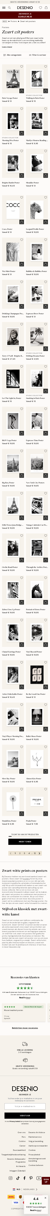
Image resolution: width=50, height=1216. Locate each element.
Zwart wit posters (28, 21)
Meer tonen (25, 841)
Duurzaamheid (19, 1150)
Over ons (22, 1132)
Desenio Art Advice (37, 1132)
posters (26, 879)
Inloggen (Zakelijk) (18, 1171)
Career (22, 1146)
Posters (14, 21)
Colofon (22, 1141)
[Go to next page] (39, 853)
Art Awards (21, 1166)
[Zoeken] (9, 8)
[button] (36, 1204)
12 (35, 853)
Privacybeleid (34, 1155)
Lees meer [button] (7, 47)
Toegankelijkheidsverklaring (14, 1155)
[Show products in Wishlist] (40, 8)
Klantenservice (35, 1137)
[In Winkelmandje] (21, 91)
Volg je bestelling (36, 1141)
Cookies (32, 1150)
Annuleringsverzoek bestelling (37, 1160)
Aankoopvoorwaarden (38, 1146)
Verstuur (25, 1115)
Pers (24, 1137)
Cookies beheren (36, 1165)
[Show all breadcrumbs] (4, 21)
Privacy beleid (14, 1121)
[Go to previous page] (10, 853)
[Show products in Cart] (46, 8)
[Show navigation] (4, 8)
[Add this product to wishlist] (21, 66)
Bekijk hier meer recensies (25, 1028)
